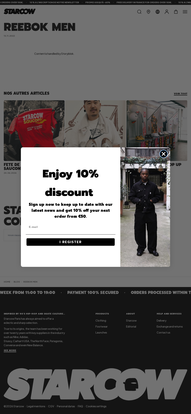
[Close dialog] (163, 154)
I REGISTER (71, 242)
